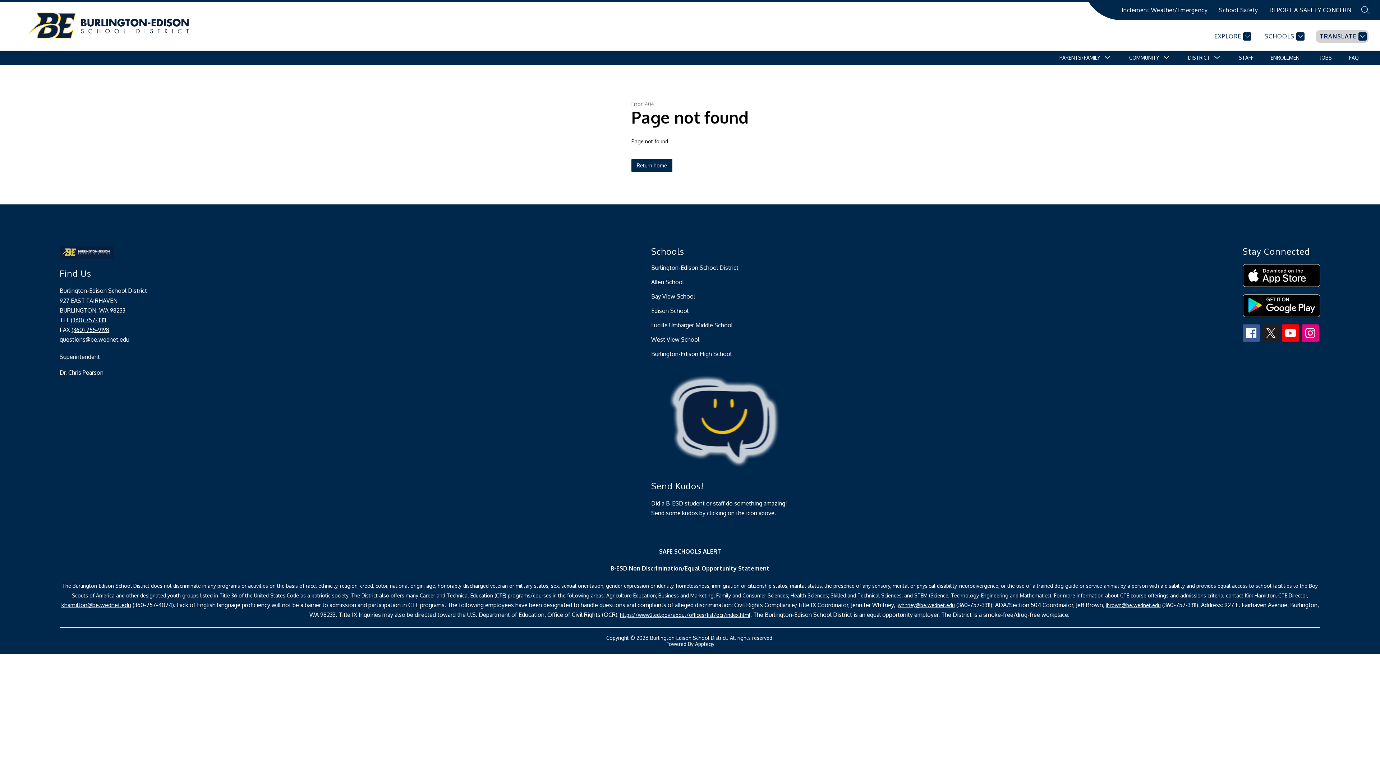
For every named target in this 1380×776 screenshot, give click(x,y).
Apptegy (704, 644)
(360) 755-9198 (90, 329)
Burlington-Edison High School (691, 353)
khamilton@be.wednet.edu (96, 605)
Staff (1246, 58)
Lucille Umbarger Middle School (692, 325)
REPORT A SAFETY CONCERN (1311, 10)
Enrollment (1287, 58)
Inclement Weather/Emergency (1165, 10)
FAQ (1354, 58)
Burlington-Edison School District (695, 267)
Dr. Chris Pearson (82, 372)
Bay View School (673, 296)
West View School (675, 339)
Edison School (670, 310)
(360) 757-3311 (88, 320)
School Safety (1238, 10)
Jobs (1326, 58)
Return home (652, 165)
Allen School (667, 282)
